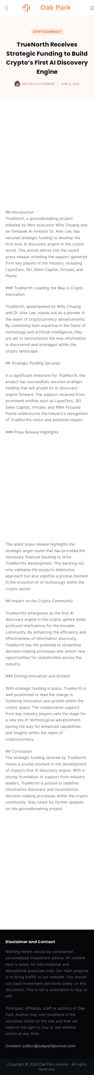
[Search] (7, 8)
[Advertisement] (47, 160)
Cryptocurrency (47, 32)
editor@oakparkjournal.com (49, 1045)
